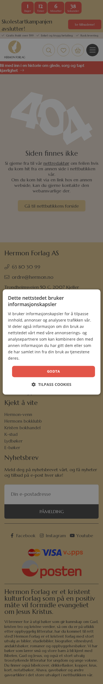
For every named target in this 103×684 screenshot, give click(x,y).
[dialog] (51, 341)
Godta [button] (53, 371)
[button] (51, 384)
